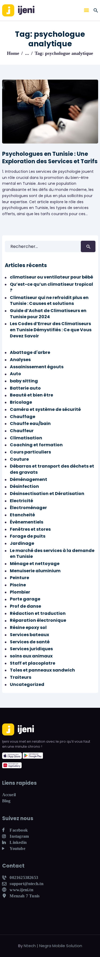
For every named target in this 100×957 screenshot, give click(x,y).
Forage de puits (27, 536)
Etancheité (22, 515)
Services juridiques (31, 649)
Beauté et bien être (31, 395)
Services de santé (30, 642)
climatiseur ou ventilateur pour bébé (51, 277)
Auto (15, 374)
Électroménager (28, 508)
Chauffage (22, 417)
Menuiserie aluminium (35, 571)
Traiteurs (20, 677)
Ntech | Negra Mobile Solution (53, 945)
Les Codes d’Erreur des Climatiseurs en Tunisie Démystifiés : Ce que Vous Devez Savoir (50, 330)
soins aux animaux (31, 656)
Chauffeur (22, 431)
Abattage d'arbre (30, 352)
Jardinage (22, 543)
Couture (19, 459)
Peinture (19, 578)
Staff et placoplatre (32, 663)
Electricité (21, 501)
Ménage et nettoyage (34, 564)
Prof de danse (25, 606)
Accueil (9, 794)
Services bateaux (29, 635)
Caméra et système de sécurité (45, 409)
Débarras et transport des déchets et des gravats (52, 469)
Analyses (20, 360)
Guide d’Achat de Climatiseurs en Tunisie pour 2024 (48, 314)
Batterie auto (25, 388)
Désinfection (24, 486)
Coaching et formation (36, 445)
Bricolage (21, 402)
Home (13, 53)
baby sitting (24, 381)
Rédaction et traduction (38, 613)
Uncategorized (27, 684)
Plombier (20, 592)
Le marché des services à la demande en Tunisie (52, 553)
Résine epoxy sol (28, 627)
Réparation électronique (38, 620)
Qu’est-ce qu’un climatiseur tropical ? (51, 287)
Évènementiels (26, 522)
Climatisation (26, 438)
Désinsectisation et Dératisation (47, 493)
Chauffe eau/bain (30, 423)
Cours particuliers (30, 452)
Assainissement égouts (36, 367)
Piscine (18, 585)
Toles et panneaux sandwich (42, 670)
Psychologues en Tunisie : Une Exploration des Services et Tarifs (50, 157)
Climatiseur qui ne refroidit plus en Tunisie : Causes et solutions (49, 301)
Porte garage (25, 599)
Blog (6, 801)
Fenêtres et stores (30, 529)
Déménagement (28, 479)
